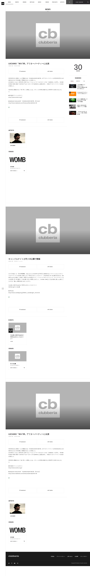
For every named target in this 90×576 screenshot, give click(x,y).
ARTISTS (62, 2)
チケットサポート (83, 556)
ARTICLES (32, 2)
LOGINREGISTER (79, 2)
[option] (72, 81)
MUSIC (39, 2)
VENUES (24, 2)
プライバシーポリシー (61, 556)
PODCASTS (54, 2)
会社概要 (76, 556)
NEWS (9, 2)
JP (69, 2)
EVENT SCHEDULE (13, 170)
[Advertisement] (47, 191)
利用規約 (52, 556)
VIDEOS (47, 2)
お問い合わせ (69, 556)
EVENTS (17, 2)
